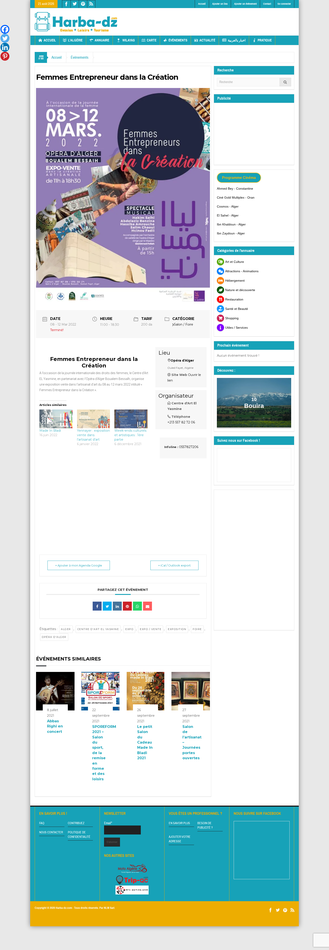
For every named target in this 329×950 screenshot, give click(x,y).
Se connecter (284, 3)
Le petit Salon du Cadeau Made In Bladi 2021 (145, 742)
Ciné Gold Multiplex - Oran (235, 197)
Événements (79, 57)
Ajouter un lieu (220, 3)
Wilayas (128, 40)
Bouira (254, 406)
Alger (66, 629)
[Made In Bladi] (56, 419)
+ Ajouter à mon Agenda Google (78, 565)
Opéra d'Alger (54, 637)
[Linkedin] (4, 47)
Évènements (178, 40)
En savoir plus (179, 823)
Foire (197, 629)
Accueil (202, 3)
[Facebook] (4, 29)
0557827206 (188, 447)
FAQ (41, 823)
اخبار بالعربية (237, 40)
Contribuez (76, 823)
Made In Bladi (50, 431)
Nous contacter (51, 832)
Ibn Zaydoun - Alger (231, 233)
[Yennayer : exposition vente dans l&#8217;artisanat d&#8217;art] (93, 419)
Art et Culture (234, 262)
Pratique (265, 40)
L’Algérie (75, 40)
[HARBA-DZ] (76, 22)
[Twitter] (4, 38)
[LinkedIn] (117, 606)
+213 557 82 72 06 (181, 422)
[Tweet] (107, 606)
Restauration (234, 299)
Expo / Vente (150, 629)
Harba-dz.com (64, 908)
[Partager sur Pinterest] (127, 606)
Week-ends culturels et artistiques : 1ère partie (130, 435)
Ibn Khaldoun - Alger (231, 224)
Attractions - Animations (241, 271)
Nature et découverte (240, 290)
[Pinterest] (4, 56)
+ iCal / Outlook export (174, 565)
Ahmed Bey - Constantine (235, 188)
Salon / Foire (183, 324)
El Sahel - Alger (228, 215)
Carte (151, 40)
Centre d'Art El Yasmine (98, 629)
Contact (267, 3)
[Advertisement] (213, 18)
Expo (129, 629)
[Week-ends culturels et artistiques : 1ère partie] (130, 419)
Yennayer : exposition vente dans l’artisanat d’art (93, 435)
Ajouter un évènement (245, 3)
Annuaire (102, 40)
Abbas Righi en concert (55, 726)
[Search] (285, 82)
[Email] (147, 606)
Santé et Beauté (236, 309)
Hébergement (235, 280)
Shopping (232, 318)
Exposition (177, 629)
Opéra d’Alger (182, 360)
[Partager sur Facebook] (97, 606)
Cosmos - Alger (228, 206)
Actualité (207, 40)
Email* (108, 823)
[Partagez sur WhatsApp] (137, 606)
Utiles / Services (236, 327)
